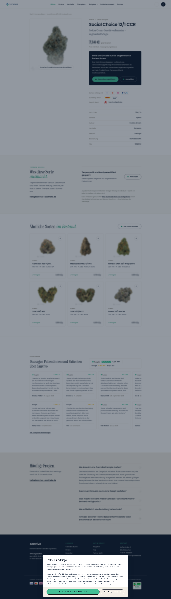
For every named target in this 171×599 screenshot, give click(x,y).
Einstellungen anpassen (112, 592)
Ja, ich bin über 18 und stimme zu (74, 592)
